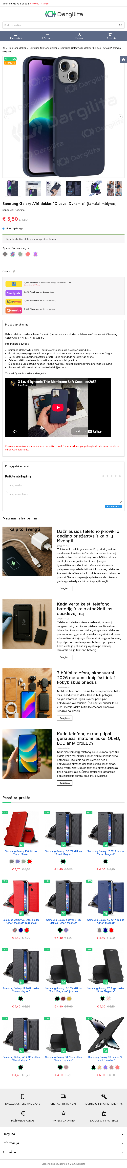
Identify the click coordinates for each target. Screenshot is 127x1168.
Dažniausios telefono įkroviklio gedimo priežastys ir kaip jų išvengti (88, 536)
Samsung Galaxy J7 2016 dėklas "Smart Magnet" (105, 853)
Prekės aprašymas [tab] (16, 324)
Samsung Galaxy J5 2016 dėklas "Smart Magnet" (63, 853)
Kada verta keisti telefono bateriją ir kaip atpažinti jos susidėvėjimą (84, 608)
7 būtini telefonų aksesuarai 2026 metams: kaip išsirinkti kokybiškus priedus (86, 677)
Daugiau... (65, 588)
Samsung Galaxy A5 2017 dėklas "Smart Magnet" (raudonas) (21, 921)
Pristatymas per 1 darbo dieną (39, 292)
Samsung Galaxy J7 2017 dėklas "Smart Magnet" (21, 990)
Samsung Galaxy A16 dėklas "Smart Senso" (21, 853)
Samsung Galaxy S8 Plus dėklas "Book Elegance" (63, 1058)
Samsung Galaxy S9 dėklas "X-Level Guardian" (105, 1058)
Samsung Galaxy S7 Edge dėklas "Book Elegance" (106, 990)
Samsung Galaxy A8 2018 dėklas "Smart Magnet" (21, 1058)
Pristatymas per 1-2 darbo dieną (39, 301)
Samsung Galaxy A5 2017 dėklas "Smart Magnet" (105, 921)
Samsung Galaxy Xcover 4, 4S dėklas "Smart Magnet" (63, 921)
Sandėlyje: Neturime (13, 210)
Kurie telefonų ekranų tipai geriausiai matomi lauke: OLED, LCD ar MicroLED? (88, 738)
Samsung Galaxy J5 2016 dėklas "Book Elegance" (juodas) (63, 990)
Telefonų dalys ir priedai (26, 3)
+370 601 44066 (39, 3)
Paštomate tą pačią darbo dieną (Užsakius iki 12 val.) (48, 284)
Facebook (14, 272)
